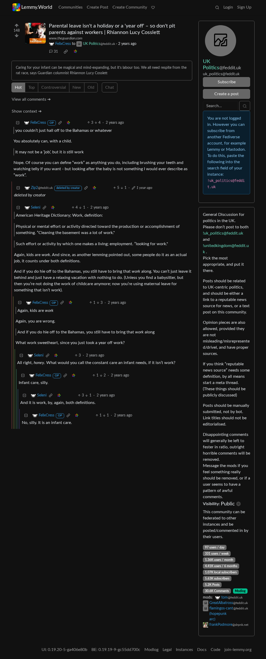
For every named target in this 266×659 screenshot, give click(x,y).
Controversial (53, 87)
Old (91, 87)
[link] (65, 52)
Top (31, 87)
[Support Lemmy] (153, 7)
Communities (70, 7)
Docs (202, 650)
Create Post (97, 7)
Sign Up (244, 7)
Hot (18, 87)
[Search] (217, 7)
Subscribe (227, 82)
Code (215, 650)
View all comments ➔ (31, 99)
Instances (184, 650)
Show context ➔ (27, 111)
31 (56, 51)
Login (228, 7)
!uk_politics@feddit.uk (223, 233)
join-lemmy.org (237, 650)
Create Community (129, 7)
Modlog (240, 591)
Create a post (226, 94)
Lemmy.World (36, 7)
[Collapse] (18, 123)
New (76, 87)
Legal (167, 650)
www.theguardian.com (65, 38)
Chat (109, 87)
